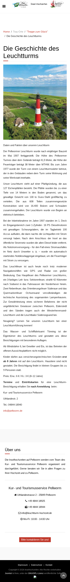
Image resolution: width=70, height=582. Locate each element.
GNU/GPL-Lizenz (35, 573)
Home (6, 31)
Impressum (23, 565)
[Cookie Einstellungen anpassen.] (35, 577)
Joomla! (8, 573)
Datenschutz (36, 565)
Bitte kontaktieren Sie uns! (35, 539)
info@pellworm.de (12, 410)
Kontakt (49, 565)
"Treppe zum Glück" (37, 31)
